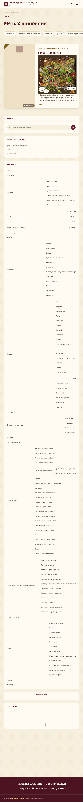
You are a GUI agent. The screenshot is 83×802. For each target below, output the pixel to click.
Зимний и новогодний (64, 344)
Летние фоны (54, 647)
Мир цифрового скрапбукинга (24, 2)
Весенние (49, 244)
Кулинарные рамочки (49, 574)
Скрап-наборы (12, 501)
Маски (71, 216)
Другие (59, 34)
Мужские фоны (54, 651)
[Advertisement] (41, 754)
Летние (49, 262)
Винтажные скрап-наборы (44, 453)
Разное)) (10, 438)
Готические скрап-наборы (44, 463)
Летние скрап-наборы (43, 497)
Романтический (61, 388)
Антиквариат (61, 311)
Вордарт (10, 193)
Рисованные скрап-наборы (45, 516)
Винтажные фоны (55, 628)
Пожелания (69, 428)
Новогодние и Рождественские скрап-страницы (58, 584)
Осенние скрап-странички (51, 588)
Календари (39, 488)
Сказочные (50, 290)
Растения (59, 378)
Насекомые (60, 363)
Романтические (52, 281)
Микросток (11, 412)
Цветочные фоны (55, 675)
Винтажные (50, 248)
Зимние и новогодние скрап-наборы (48, 483)
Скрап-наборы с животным (45, 540)
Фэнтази (10, 680)
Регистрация (11, 154)
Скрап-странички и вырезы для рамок (21, 586)
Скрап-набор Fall (49, 52)
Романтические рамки (49, 598)
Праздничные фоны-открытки (60, 665)
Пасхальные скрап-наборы (45, 511)
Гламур (58, 316)
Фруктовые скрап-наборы (44, 544)
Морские (49, 267)
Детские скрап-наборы (43, 471)
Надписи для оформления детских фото (61, 200)
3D (57, 302)
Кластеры (48, 34)
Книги (58, 349)
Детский (59, 330)
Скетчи (72, 221)
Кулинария (60, 353)
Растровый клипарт (14, 442)
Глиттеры (72, 212)
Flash (8, 171)
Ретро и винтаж (62, 384)
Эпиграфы (10, 685)
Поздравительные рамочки (51, 593)
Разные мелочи (61, 372)
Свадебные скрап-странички (51, 607)
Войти (9, 150)
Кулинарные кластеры (54, 258)
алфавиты (51, 186)
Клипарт (10, 354)
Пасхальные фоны (56, 661)
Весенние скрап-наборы (44, 448)
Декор (58, 325)
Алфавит (59, 307)
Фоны (9, 649)
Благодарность (70, 418)
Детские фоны (54, 633)
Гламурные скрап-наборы (44, 458)
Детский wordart (53, 191)
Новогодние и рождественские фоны (62, 656)
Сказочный (60, 393)
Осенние (49, 277)
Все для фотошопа (13, 216)
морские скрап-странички (51, 579)
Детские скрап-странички (50, 570)
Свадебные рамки (47, 602)
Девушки (59, 321)
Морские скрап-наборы (43, 502)
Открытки (69, 423)
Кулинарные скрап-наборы (45, 493)
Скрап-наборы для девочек (64, 469)
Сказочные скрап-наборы (44, 530)
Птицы (58, 368)
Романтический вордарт (56, 205)
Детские (49, 253)
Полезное (72, 228)
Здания (58, 339)
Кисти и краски (55, 637)
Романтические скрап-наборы (46, 521)
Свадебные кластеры (54, 286)
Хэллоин (38, 549)
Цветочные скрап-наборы (44, 554)
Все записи (10, 34)
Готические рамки (47, 565)
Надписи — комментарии (16, 425)
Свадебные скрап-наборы (44, 525)
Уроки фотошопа (13, 617)
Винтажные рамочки (48, 560)
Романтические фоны (57, 670)
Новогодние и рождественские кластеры (61, 272)
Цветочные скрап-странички (51, 612)
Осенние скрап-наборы (48, 48)
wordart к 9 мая (53, 181)
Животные (60, 335)
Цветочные (50, 295)
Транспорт (60, 402)
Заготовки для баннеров (16, 233)
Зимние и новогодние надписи (58, 195)
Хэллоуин (59, 407)
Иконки (9, 238)
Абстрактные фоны (56, 623)
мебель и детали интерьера (66, 358)
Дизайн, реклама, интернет (29, 34)
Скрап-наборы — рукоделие (45, 535)
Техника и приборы (63, 398)
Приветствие (70, 432)
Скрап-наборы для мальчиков (65, 473)
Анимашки (10, 175)
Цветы (74, 378)
